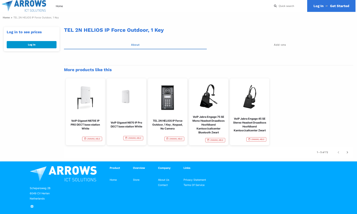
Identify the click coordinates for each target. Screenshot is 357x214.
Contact (163, 185)
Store (136, 179)
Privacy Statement (195, 179)
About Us (163, 179)
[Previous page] (338, 152)
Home (59, 6)
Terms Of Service (194, 185)
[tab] (135, 44)
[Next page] (347, 152)
